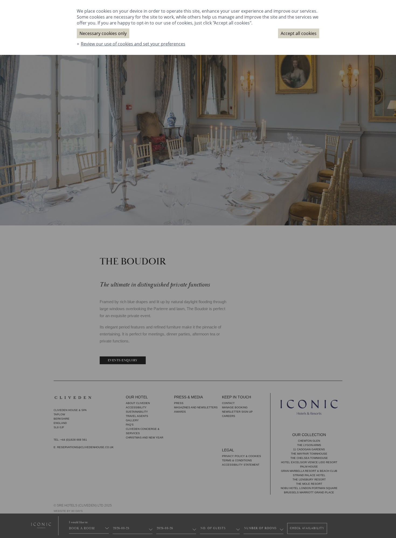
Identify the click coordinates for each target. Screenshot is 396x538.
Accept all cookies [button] (299, 33)
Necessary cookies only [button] (103, 33)
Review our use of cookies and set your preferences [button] (133, 44)
